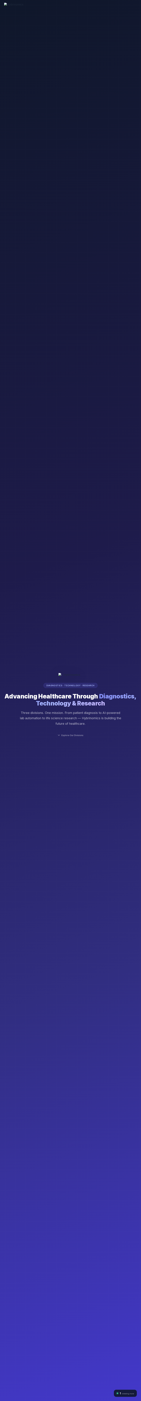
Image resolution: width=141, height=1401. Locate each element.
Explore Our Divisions (72, 735)
